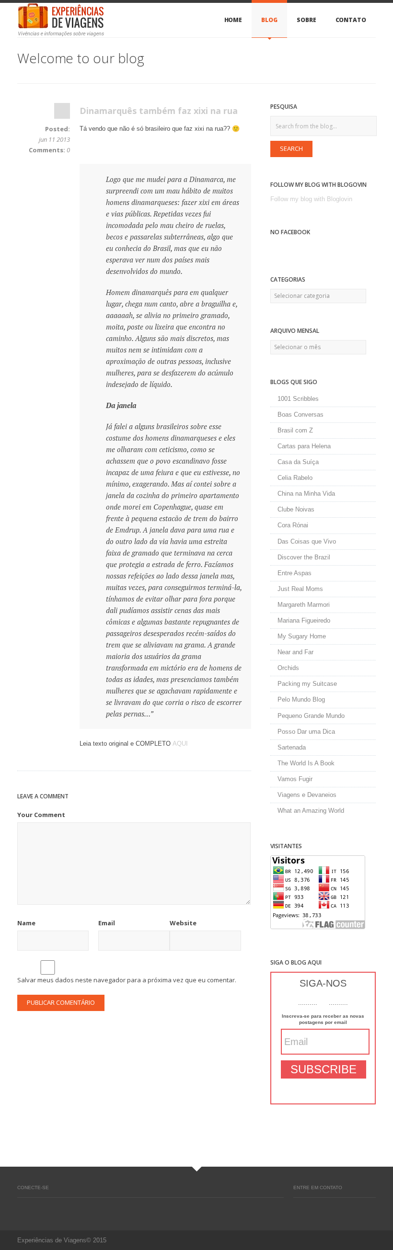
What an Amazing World (310, 810)
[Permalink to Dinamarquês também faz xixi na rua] (62, 113)
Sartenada (291, 747)
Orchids (288, 667)
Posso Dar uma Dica (306, 731)
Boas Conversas (300, 414)
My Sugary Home (301, 636)
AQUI (180, 743)
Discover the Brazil (303, 557)
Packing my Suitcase (307, 683)
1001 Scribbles (298, 398)
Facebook (22, 1207)
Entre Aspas (294, 573)
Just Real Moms (300, 588)
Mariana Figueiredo (303, 620)
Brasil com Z (295, 430)
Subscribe (323, 1069)
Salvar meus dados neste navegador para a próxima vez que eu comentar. (126, 980)
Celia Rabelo (294, 477)
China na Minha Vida (306, 493)
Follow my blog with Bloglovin (311, 199)
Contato (350, 20)
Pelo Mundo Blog (301, 699)
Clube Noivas (295, 509)
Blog (269, 20)
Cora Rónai (292, 525)
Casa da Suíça (298, 462)
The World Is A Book (306, 763)
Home (233, 20)
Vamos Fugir (294, 779)
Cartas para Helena (304, 446)
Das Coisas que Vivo (306, 541)
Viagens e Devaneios (306, 794)
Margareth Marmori (303, 604)
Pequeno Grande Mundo (311, 715)
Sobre (306, 20)
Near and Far (295, 652)
